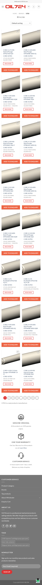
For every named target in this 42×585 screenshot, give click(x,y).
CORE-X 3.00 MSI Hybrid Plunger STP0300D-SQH (29, 97)
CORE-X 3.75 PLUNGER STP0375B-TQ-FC (10, 280)
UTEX (10, 56)
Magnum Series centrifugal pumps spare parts (15, 545)
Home (15, 13)
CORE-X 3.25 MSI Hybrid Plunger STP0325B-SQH (8, 189)
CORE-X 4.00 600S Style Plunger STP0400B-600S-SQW (31, 326)
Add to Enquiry (11, 70)
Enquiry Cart (6, 502)
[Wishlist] (28, 6)
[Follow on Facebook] (3, 526)
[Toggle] (39, 497)
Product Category (8, 486)
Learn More (23, 448)
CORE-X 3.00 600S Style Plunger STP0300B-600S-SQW (10, 97)
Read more (8, 63)
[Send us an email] (14, 526)
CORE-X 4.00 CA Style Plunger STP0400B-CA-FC (10, 372)
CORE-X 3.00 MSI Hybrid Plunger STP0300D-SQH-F (9, 143)
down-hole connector (8, 542)
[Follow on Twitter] (10, 526)
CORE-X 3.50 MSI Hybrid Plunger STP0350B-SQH (29, 235)
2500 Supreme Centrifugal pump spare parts (15, 538)
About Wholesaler (8, 498)
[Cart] (38, 6)
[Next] (37, 398)
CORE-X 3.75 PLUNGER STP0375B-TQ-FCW (31, 280)
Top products (6, 494)
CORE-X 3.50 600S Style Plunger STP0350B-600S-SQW (10, 235)
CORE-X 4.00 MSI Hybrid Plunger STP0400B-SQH (29, 372)
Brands (21, 13)
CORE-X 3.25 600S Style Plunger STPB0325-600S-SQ (30, 143)
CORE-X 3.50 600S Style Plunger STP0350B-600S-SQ (30, 189)
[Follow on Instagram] (7, 526)
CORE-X (5, 56)
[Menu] (3, 6)
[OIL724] (15, 6)
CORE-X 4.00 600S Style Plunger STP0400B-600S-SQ (9, 326)
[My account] (33, 6)
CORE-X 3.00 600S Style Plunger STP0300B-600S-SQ (30, 51)
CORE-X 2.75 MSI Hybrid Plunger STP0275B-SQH (8, 51)
